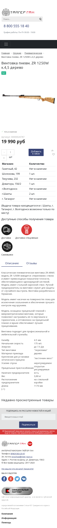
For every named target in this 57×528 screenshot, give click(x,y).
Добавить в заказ (36, 152)
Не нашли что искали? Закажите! (18, 468)
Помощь (6, 522)
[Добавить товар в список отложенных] (53, 154)
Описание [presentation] (12, 263)
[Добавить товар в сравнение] (52, 150)
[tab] (11, 263)
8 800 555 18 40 (16, 25)
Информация (9, 518)
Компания (7, 513)
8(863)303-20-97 (18, 453)
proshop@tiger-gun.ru (22, 456)
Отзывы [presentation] (31, 263)
